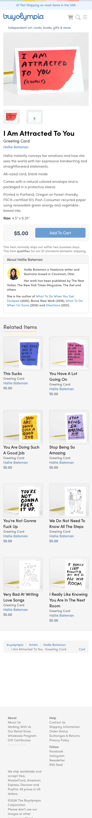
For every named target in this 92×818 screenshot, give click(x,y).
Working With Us (19, 726)
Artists (33, 644)
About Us (14, 722)
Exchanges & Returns (64, 735)
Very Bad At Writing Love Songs (20, 597)
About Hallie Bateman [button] (25, 259)
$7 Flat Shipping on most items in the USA (46, 5)
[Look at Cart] (70, 20)
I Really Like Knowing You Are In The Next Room (68, 599)
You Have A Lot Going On (63, 376)
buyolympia (15, 644)
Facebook (56, 751)
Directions (53, 305)
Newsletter (57, 760)
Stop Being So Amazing (62, 449)
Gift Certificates (19, 740)
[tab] (46, 259)
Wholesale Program (22, 735)
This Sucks (12, 373)
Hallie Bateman (16, 146)
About (12, 717)
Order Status (58, 731)
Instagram (56, 755)
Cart (82, 649)
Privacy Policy (59, 740)
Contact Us (57, 722)
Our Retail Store (19, 731)
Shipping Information (64, 726)
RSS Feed (56, 764)
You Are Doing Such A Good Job (21, 449)
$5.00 (7, 387)
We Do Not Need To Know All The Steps (67, 523)
